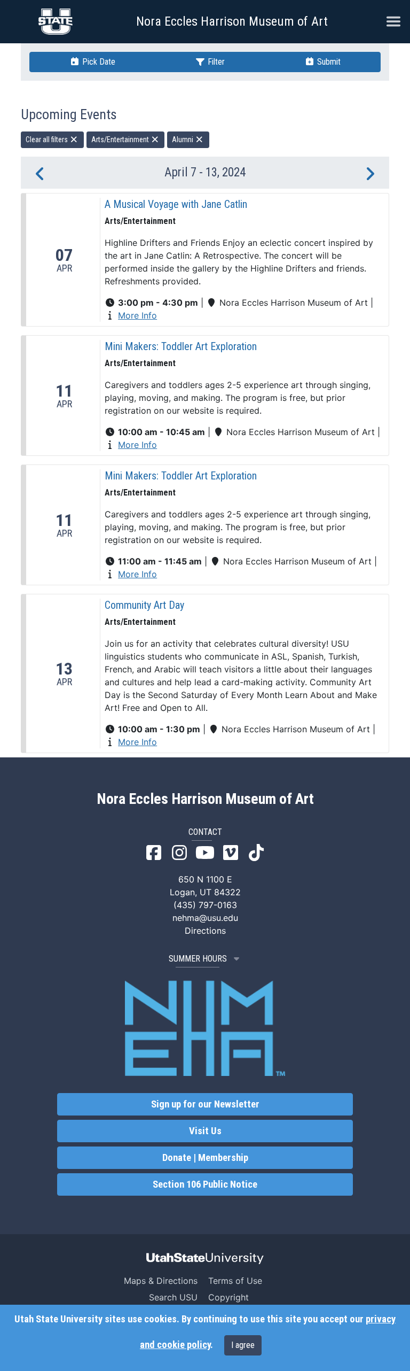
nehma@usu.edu (205, 917)
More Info (137, 315)
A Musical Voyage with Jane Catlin (176, 204)
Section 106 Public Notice (205, 1184)
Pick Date (97, 62)
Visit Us (205, 1131)
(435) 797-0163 (205, 905)
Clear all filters (47, 139)
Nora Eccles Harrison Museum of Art (232, 21)
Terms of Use (235, 1280)
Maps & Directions (161, 1280)
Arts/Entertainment (121, 139)
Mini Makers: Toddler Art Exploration (181, 346)
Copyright (228, 1297)
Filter (215, 62)
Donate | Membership (205, 1158)
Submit (328, 62)
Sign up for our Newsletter (205, 1104)
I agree (243, 1345)
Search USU (173, 1297)
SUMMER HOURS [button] (198, 959)
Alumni (183, 139)
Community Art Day (144, 605)
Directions (205, 930)
